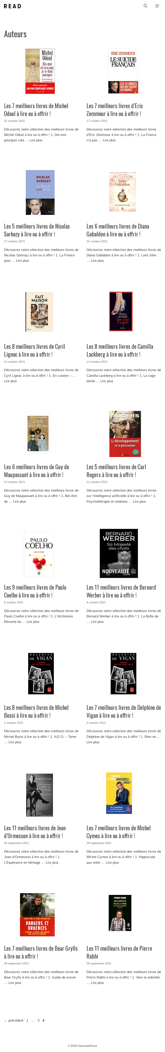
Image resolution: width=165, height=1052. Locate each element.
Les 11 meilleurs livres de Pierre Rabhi (119, 952)
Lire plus (36, 140)
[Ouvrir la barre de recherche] (145, 6)
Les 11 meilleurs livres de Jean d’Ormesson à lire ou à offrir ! (35, 832)
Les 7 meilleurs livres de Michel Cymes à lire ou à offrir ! (119, 832)
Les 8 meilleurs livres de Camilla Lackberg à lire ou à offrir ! (120, 350)
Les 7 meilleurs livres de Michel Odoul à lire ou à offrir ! (36, 109)
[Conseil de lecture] (12, 6)
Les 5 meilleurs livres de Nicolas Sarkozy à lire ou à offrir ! (37, 230)
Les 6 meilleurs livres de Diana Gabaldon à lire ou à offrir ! (118, 230)
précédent (13, 1020)
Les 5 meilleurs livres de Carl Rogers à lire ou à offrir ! (116, 471)
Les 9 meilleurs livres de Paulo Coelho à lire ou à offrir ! (35, 591)
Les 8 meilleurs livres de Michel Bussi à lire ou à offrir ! (36, 711)
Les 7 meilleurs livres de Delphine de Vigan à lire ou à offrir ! (124, 711)
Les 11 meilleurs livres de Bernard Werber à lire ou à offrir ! (121, 591)
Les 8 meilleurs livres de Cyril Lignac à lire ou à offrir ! (34, 350)
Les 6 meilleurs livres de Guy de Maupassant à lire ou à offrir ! (36, 471)
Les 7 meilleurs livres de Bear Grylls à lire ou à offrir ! (41, 952)
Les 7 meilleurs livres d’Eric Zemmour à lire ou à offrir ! (115, 109)
